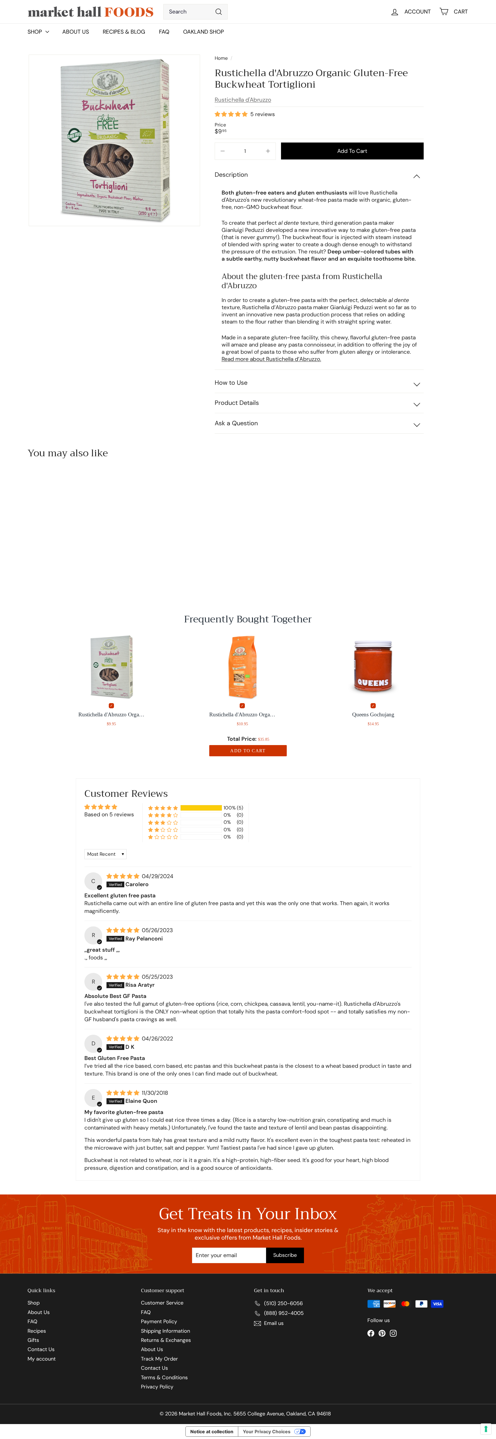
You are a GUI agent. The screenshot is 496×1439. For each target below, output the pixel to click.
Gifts (33, 1340)
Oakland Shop (203, 31)
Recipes (37, 1331)
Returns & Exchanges (166, 1340)
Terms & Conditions (164, 1378)
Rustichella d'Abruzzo (243, 99)
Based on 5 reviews (109, 814)
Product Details (237, 403)
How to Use (231, 382)
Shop (34, 1303)
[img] (123, 877)
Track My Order (159, 1359)
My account (42, 1359)
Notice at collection (211, 1431)
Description (231, 174)
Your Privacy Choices (266, 1431)
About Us (75, 31)
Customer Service (162, 1303)
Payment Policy (159, 1322)
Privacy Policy (157, 1387)
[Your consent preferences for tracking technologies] (485, 1428)
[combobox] (195, 12)
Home (222, 58)
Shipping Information (165, 1331)
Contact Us (41, 1349)
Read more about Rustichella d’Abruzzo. (271, 359)
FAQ (164, 31)
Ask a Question (236, 423)
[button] (232, 114)
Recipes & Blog (124, 31)
